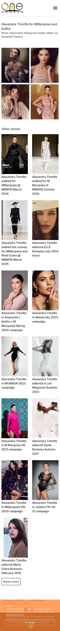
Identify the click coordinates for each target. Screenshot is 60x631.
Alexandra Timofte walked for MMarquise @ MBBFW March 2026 (13, 185)
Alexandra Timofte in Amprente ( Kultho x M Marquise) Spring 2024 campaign (13, 321)
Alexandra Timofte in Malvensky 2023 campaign (45, 317)
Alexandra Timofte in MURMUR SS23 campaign (13, 383)
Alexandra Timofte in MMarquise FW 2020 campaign (13, 507)
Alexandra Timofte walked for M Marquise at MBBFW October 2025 (44, 185)
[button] (55, 8)
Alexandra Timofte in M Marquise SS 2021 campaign (13, 445)
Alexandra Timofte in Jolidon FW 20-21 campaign (44, 507)
